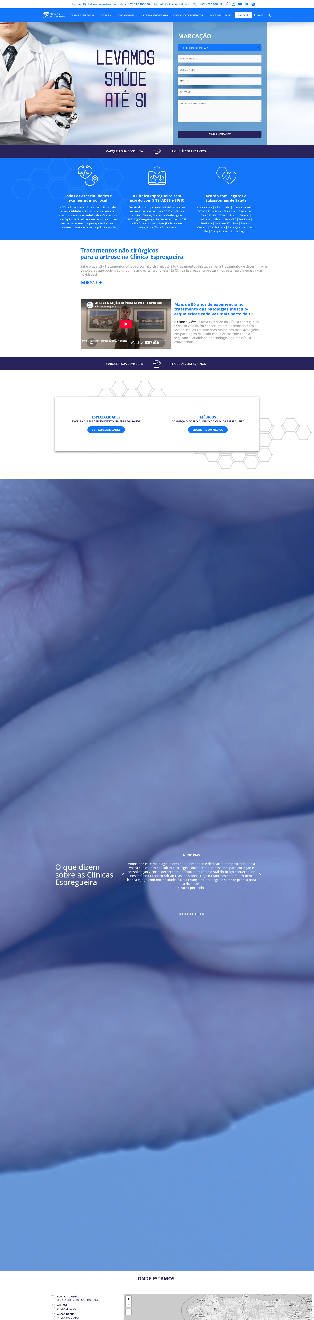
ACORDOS (215, 15)
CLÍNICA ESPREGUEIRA (82, 15)
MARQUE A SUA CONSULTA (124, 151)
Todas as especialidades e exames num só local (88, 198)
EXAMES (106, 15)
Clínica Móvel (187, 322)
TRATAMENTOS (126, 15)
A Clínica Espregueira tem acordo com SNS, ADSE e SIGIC (157, 198)
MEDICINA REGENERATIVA (155, 15)
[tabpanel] (191, 872)
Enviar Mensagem (220, 134)
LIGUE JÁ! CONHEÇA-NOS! (189, 151)
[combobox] (219, 47)
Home (260, 15)
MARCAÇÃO (243, 15)
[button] (91, 282)
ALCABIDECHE (65, 1314)
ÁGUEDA (62, 1305)
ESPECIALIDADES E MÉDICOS (188, 15)
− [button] (128, 1304)
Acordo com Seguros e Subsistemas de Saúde (226, 198)
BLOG (228, 15)
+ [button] (128, 1298)
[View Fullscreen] (128, 1312)
